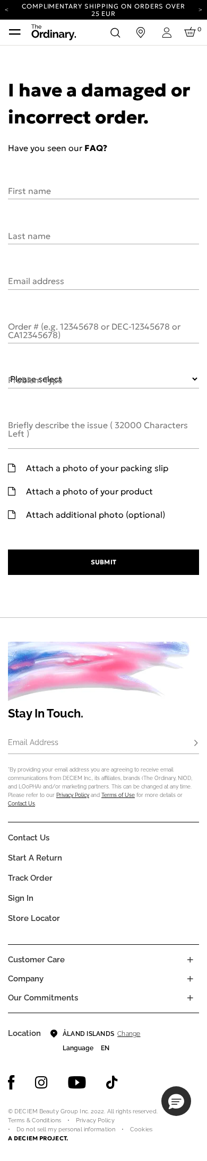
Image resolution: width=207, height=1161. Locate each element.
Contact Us (21, 804)
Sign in (20, 898)
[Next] (200, 9)
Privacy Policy (72, 795)
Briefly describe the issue (98, 429)
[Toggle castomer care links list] (190, 959)
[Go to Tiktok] (112, 1083)
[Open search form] (115, 32)
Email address (36, 280)
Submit (103, 562)
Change (128, 1034)
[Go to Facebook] (11, 1083)
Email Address (33, 742)
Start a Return (35, 858)
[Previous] (6, 9)
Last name (29, 235)
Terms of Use (118, 795)
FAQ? (95, 148)
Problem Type (35, 379)
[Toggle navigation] (15, 32)
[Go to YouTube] (77, 1083)
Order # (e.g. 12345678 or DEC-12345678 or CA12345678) (94, 330)
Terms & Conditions (34, 1120)
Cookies (141, 1129)
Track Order (30, 878)
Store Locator (34, 918)
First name (29, 190)
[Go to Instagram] (41, 1083)
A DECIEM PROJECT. (38, 1138)
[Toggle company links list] (190, 978)
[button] (176, 1101)
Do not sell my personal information (65, 1129)
